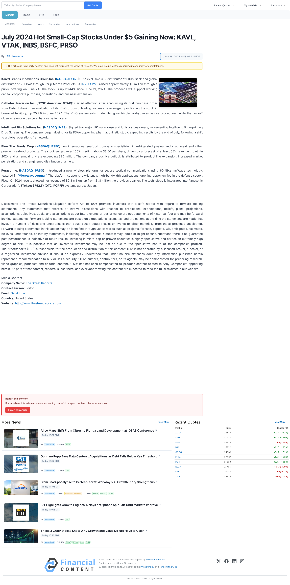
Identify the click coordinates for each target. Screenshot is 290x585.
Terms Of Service (168, 566)
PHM (88, 542)
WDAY (110, 493)
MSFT (177, 461)
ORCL (178, 471)
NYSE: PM (89, 84)
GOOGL (103, 493)
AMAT (68, 542)
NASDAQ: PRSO (31, 170)
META (178, 457)
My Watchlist (251, 5)
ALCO (68, 445)
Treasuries (90, 24)
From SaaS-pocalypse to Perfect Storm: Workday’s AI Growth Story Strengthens (99, 482)
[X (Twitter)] (218, 565)
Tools (56, 14)
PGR (82, 542)
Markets (9, 14)
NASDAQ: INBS (54, 127)
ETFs (41, 14)
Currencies (54, 24)
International (73, 24)
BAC (177, 447)
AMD (177, 442)
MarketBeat (49, 445)
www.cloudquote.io (155, 559)
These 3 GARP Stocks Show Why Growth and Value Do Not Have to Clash (94, 530)
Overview (27, 24)
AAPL (177, 437)
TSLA (177, 476)
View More (164, 422)
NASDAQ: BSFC (47, 146)
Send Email (18, 293)
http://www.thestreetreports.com (38, 303)
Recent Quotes (222, 5)
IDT (67, 519)
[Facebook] (226, 565)
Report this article (17, 410)
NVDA (75, 542)
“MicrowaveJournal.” (32, 175)
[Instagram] (242, 565)
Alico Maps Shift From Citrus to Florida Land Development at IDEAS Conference (99, 430)
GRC (67, 471)
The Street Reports (39, 283)
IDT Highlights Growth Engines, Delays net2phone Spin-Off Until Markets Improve (101, 505)
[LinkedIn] (234, 565)
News (40, 24)
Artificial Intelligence (73, 493)
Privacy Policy (147, 566)
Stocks (26, 14)
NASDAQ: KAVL (67, 79)
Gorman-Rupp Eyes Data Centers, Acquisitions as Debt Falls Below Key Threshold (101, 456)
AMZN (95, 493)
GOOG (178, 452)
